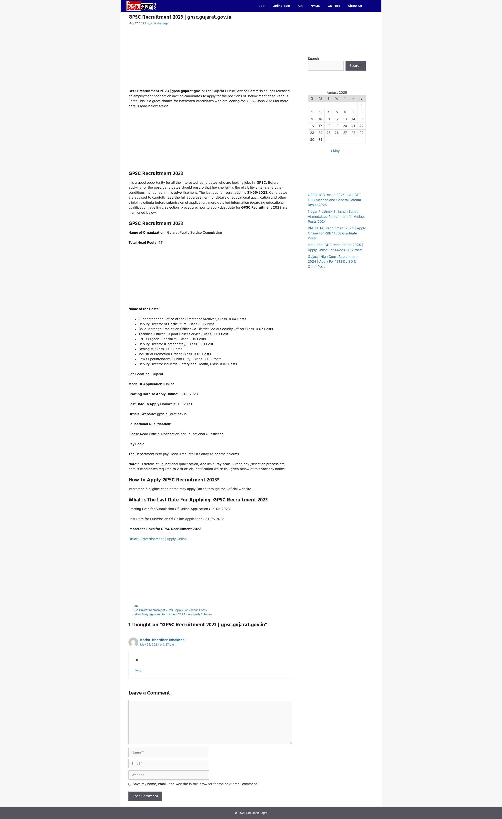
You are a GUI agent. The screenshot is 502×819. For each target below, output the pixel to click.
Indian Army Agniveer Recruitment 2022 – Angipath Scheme (172, 614)
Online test (281, 6)
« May (335, 151)
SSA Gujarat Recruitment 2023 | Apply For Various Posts (170, 610)
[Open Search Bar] (371, 6)
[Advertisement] (210, 59)
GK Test (334, 6)
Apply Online (177, 539)
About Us (355, 6)
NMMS (315, 6)
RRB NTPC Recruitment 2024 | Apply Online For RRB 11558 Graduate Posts (337, 233)
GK (300, 6)
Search (313, 59)
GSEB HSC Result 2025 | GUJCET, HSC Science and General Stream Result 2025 (335, 200)
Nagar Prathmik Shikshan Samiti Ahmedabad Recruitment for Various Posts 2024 (337, 216)
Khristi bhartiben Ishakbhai (163, 640)
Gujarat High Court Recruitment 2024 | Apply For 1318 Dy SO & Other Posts (332, 262)
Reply (138, 670)
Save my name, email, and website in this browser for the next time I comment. (195, 784)
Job (262, 6)
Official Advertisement (146, 539)
